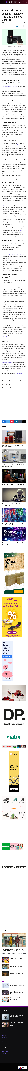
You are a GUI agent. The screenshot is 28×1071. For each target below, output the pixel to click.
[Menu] (2, 2)
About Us (4, 1035)
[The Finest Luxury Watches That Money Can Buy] (5, 1017)
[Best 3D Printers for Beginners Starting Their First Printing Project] (14, 456)
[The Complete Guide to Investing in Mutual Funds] (5, 999)
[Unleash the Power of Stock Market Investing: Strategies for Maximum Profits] (5, 985)
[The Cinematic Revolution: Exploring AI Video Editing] (14, 476)
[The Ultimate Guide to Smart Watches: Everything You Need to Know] (5, 1024)
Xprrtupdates (18, 373)
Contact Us (4, 1037)
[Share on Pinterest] (13, 26)
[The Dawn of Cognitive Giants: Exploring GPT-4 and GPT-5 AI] (14, 534)
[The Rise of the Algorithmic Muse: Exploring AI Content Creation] (14, 495)
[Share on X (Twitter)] (8, 26)
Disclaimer (4, 1039)
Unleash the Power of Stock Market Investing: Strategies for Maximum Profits (18, 986)
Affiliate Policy (5, 1055)
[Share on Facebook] (4, 26)
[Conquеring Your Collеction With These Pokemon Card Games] (5, 960)
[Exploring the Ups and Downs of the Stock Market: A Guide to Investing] (5, 992)
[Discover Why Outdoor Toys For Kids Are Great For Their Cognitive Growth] (5, 966)
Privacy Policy (5, 1051)
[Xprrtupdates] (14, 2)
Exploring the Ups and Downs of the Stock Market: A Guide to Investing (18, 992)
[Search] (26, 2)
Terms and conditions (6, 1058)
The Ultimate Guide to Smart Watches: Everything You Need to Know (18, 1024)
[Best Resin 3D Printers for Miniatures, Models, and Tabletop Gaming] (14, 437)
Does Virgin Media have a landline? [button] (11, 384)
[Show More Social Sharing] (25, 26)
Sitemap (3, 1041)
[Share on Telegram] (21, 26)
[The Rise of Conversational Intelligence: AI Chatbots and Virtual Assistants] (14, 515)
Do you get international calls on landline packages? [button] (13, 381)
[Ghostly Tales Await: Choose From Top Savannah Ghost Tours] (5, 973)
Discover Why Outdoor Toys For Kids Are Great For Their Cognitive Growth (17, 966)
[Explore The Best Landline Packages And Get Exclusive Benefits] (14, 37)
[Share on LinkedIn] (17, 26)
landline (21, 230)
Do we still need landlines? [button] (9, 387)
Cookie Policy (5, 1053)
